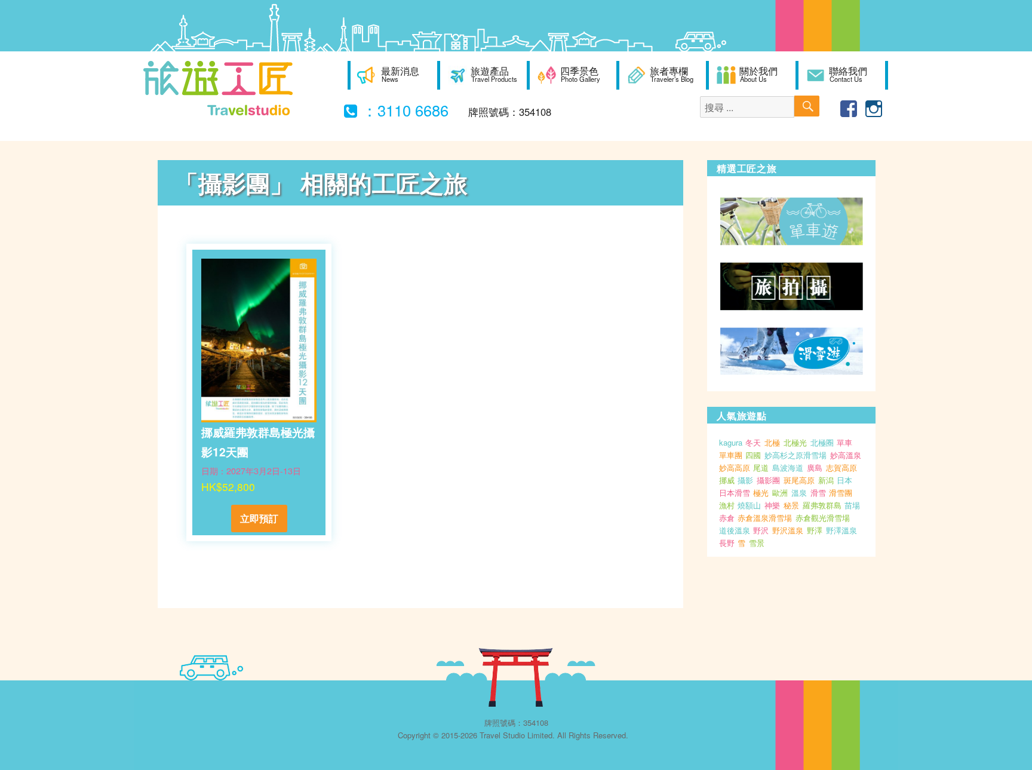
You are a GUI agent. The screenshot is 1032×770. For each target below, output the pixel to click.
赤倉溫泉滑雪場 (765, 517)
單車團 (730, 455)
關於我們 (758, 74)
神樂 (772, 505)
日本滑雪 (734, 492)
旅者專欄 (671, 74)
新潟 (826, 480)
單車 (844, 442)
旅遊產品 (494, 74)
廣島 (814, 467)
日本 (844, 480)
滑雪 (818, 492)
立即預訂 (259, 518)
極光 (761, 492)
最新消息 (400, 74)
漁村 (727, 505)
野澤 (814, 530)
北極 (772, 442)
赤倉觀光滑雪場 (823, 517)
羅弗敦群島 (822, 505)
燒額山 (749, 505)
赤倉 (727, 517)
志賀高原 (841, 467)
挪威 (727, 480)
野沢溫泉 (787, 530)
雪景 (756, 543)
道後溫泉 (734, 530)
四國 (753, 455)
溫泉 (799, 492)
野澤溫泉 (841, 530)
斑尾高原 (799, 480)
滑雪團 (840, 492)
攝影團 (768, 480)
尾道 (761, 467)
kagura (730, 442)
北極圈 (822, 442)
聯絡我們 (848, 74)
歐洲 (780, 492)
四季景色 (580, 74)
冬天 (753, 442)
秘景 (791, 505)
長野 (727, 543)
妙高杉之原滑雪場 (795, 455)
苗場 (852, 505)
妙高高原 (734, 467)
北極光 (795, 442)
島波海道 (787, 467)
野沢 (761, 530)
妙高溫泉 (845, 455)
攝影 (745, 480)
